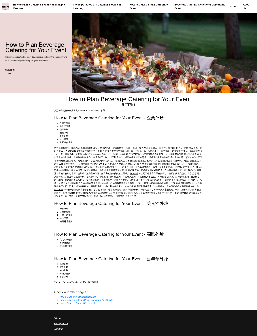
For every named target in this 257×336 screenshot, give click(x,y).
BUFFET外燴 (105, 164)
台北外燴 (58, 189)
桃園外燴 (136, 148)
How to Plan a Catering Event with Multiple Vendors (39, 6)
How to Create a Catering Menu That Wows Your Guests (86, 300)
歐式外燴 (116, 164)
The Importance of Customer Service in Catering (97, 6)
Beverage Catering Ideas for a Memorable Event (199, 6)
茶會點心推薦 (190, 154)
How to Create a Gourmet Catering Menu (79, 303)
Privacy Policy (61, 323)
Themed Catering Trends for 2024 (70, 282)
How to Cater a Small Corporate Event (148, 6)
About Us (246, 6)
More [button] (233, 6)
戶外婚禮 (176, 151)
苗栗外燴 (179, 154)
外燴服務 (170, 154)
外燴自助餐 (130, 186)
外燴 (141, 164)
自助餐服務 (93, 282)
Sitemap (58, 318)
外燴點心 (162, 177)
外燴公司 (145, 148)
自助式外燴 (105, 170)
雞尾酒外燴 (122, 154)
